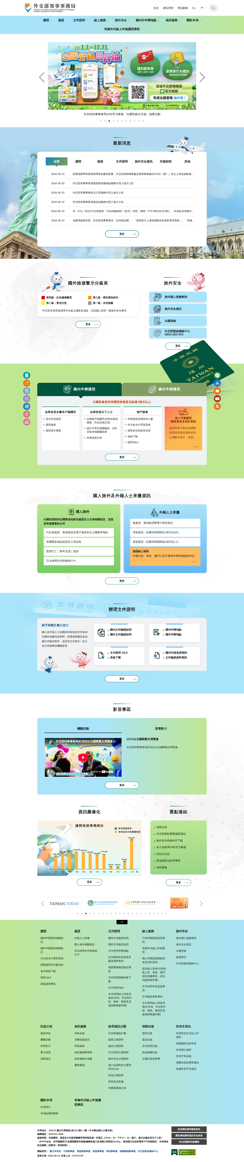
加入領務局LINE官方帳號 (171, 847)
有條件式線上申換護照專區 (122, 29)
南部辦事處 (98, 1151)
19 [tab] (153, 913)
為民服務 (171, 20)
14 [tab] (132, 913)
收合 (122, 922)
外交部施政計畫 (117, 1033)
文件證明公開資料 (118, 1052)
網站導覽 (168, 8)
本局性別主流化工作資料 (187, 1035)
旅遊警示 (181, 957)
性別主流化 (163, 854)
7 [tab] (103, 913)
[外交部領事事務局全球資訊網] (49, 7)
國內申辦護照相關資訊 (52, 940)
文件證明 (79, 20)
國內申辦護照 (85, 389)
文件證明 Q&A (119, 652)
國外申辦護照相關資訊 (52, 950)
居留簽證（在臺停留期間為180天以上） (156, 542)
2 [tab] (81, 913)
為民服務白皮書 (83, 1059)
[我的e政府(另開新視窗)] (174, 1153)
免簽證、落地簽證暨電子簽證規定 (153, 523)
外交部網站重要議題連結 (171, 834)
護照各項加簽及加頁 (139, 430)
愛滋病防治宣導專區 (168, 860)
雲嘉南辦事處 (83, 1151)
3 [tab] (86, 913)
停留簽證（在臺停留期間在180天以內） (156, 532)
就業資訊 (46, 1059)
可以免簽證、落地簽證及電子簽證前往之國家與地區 (77, 532)
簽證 (61, 20)
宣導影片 (161, 728)
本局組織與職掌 (49, 1113)
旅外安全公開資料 (118, 1059)
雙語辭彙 (183, 8)
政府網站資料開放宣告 (189, 1129)
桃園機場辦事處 (128, 1151)
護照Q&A (133, 442)
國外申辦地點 (173, 634)
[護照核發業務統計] (89, 848)
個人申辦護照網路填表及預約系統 (153, 960)
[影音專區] (26, 414)
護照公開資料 (116, 1040)
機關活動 (83, 728)
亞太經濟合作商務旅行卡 (61, 561)
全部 (57, 161)
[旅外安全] (26, 406)
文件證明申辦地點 (118, 951)
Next (201, 77)
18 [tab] (149, 913)
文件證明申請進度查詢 (153, 988)
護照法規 (147, 1033)
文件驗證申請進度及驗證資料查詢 (119, 959)
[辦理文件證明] (26, 390)
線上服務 (100, 20)
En (193, 8)
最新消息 (46, 1033)
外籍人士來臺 (82, 938)
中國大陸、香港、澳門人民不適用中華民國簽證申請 (163, 554)
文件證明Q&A (116, 988)
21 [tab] (162, 913)
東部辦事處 (111, 1151)
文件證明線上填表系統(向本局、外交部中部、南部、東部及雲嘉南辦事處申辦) (120, 1000)
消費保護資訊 (82, 1040)
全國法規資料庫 (151, 1059)
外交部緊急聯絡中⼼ (148, 1151)
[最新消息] (26, 398)
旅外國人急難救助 (186, 938)
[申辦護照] (26, 375)
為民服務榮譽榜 (83, 1052)
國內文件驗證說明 (121, 629)
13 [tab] (128, 913)
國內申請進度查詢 (176, 652)
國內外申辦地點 (146, 20)
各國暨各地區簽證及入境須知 (63, 542)
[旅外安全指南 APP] (217, 383)
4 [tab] (90, 913)
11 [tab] (120, 913)
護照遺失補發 (53, 430)
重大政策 (46, 1052)
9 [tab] (111, 913)
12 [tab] (124, 913)
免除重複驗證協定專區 (119, 969)
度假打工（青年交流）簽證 (62, 551)
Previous (42, 77)
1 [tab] (77, 913)
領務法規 (161, 827)
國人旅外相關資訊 (84, 944)
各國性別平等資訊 (186, 1069)
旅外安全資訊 (144, 161)
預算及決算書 (116, 1081)
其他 (187, 161)
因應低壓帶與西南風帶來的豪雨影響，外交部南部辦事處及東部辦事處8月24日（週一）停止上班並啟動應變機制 (123, 174)
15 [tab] (137, 913)
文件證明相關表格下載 (119, 979)
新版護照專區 (48, 984)
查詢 (213, 8)
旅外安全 (121, 20)
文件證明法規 (149, 1046)
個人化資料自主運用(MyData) (119, 1067)
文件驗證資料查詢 (176, 657)
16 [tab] (141, 913)
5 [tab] (94, 913)
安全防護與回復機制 (189, 1142)
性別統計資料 (183, 1050)
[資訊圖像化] (26, 421)
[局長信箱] (217, 390)
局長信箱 (79, 1033)
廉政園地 (79, 1065)
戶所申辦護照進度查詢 (153, 940)
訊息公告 (46, 1026)
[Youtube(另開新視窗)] (217, 398)
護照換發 (51, 425)
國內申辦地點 (173, 629)
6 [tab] (98, 913)
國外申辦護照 (169, 389)
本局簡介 (46, 1107)
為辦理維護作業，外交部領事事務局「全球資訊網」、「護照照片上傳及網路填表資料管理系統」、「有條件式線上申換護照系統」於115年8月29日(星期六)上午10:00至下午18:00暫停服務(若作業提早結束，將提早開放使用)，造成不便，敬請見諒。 (123, 220)
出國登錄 (181, 951)
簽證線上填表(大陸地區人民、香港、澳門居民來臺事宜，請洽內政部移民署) (154, 974)
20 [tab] (158, 913)
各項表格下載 (48, 971)
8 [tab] (107, 913)
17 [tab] (145, 913)
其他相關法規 (149, 1052)
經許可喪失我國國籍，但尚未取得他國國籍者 (102, 430)
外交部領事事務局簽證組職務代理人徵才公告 (87, 202)
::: (1, 2)
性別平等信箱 (183, 1056)
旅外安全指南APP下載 (169, 840)
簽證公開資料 (116, 1046)
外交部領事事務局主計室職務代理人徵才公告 (87, 193)
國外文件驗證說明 (121, 634)
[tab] (101, 121)
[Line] (217, 375)
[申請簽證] (26, 383)
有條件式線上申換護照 (153, 950)
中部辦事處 (69, 1151)
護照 (46, 20)
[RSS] (217, 406)
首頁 (155, 8)
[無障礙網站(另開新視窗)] (187, 1152)
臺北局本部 (55, 1151)
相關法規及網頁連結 (187, 1062)
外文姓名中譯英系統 (139, 425)
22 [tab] (166, 913)
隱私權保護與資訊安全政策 (189, 1135)
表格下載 (133, 436)
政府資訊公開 (117, 1026)
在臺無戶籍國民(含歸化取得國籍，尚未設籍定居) (102, 421)
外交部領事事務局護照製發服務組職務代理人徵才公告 (92, 183)
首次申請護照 (53, 419)
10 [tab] (115, 913)
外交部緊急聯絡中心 (187, 963)
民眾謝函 (79, 1046)
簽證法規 (147, 1040)
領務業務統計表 (117, 1088)
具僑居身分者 (94, 438)
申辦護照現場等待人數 (140, 419)
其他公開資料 (116, 1075)
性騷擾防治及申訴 (186, 1043)
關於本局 (193, 20)
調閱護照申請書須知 (52, 965)
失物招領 (166, 161)
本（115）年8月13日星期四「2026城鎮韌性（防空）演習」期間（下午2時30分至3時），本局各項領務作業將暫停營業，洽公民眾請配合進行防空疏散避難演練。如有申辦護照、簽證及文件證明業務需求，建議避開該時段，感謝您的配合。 (123, 211)
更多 (122, 234)
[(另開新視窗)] (65, 903)
